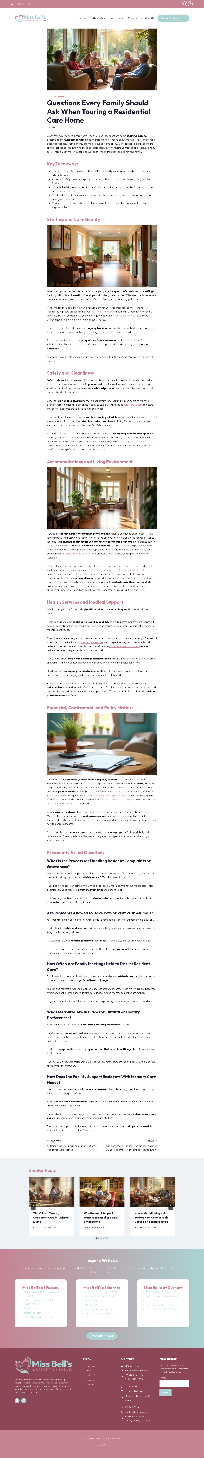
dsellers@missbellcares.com (37, 1312)
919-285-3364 (132, 1407)
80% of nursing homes (104, 311)
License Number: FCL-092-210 (38, 1316)
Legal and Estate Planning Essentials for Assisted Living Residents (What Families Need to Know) (131, 1145)
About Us (90, 1370)
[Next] (170, 1206)
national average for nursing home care (105, 795)
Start (38, 1227)
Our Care (82, 18)
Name (162, 1377)
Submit (165, 1392)
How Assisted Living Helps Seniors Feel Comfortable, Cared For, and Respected (151, 1217)
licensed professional (92, 642)
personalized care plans (122, 799)
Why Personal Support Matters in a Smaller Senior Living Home (101, 1217)
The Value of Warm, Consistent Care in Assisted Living (51, 1217)
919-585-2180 (131, 1386)
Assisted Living (55, 96)
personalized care (133, 404)
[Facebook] (184, 3)
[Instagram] (190, 3)
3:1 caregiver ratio (122, 315)
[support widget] (195, 1451)
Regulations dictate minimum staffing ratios (123, 570)
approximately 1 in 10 (138, 441)
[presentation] (51, 1192)
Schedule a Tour (173, 18)
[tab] (96, 1238)
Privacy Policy (102, 1445)
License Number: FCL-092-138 (161, 1309)
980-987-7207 (153, 1300)
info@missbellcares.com (136, 1370)
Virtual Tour (92, 1375)
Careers (132, 18)
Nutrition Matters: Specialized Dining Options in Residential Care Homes (72, 1145)
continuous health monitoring (125, 646)
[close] (199, 1415)
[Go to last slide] (33, 1206)
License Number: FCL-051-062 (100, 1313)
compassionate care (76, 553)
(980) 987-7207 (22, 3)
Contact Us (147, 18)
